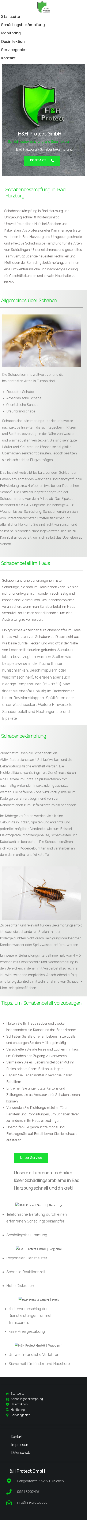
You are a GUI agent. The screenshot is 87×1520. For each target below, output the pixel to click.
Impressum (20, 1444)
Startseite (10, 16)
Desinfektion (13, 41)
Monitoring (11, 33)
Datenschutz (21, 1452)
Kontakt (8, 58)
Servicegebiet (14, 49)
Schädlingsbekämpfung (23, 24)
